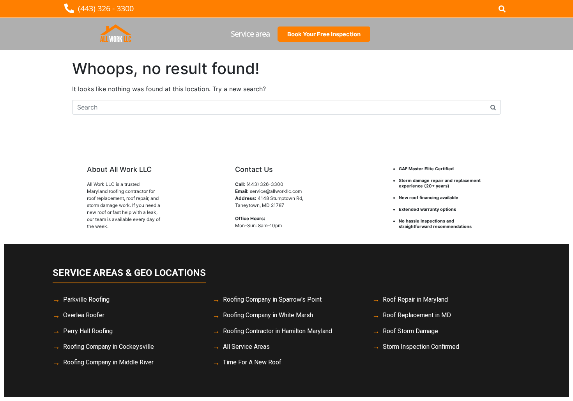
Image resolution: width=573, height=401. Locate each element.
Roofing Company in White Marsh (268, 315)
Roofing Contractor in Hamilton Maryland (277, 331)
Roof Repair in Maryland (415, 299)
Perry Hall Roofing (88, 331)
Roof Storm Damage (410, 331)
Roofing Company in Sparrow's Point (272, 299)
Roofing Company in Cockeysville (108, 346)
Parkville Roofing (86, 299)
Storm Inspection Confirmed (421, 346)
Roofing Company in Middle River (108, 362)
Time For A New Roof (252, 362)
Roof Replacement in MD (417, 315)
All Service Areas (246, 346)
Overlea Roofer (83, 315)
